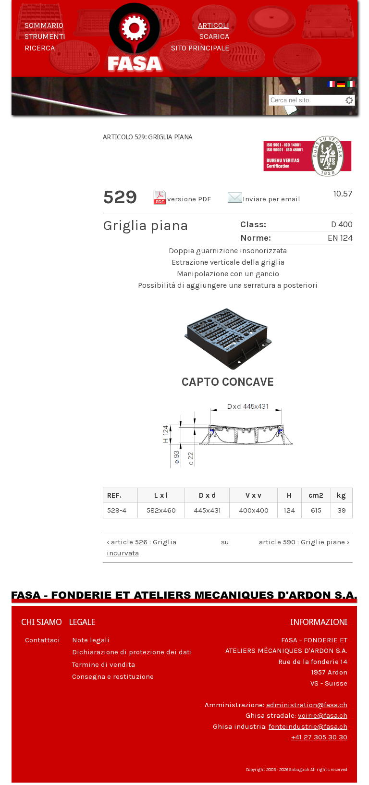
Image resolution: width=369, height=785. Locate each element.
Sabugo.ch (299, 769)
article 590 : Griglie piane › (304, 542)
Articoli (213, 25)
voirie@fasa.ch (322, 715)
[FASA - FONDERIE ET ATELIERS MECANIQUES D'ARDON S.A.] (135, 68)
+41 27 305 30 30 (319, 737)
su (225, 542)
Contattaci (42, 640)
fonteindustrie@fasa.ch (308, 726)
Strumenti (45, 36)
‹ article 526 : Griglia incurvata (141, 547)
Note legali (91, 640)
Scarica (214, 36)
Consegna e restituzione (113, 676)
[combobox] (312, 100)
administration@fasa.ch (306, 704)
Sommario (44, 25)
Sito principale (200, 47)
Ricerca (40, 47)
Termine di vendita (103, 664)
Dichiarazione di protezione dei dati (132, 652)
